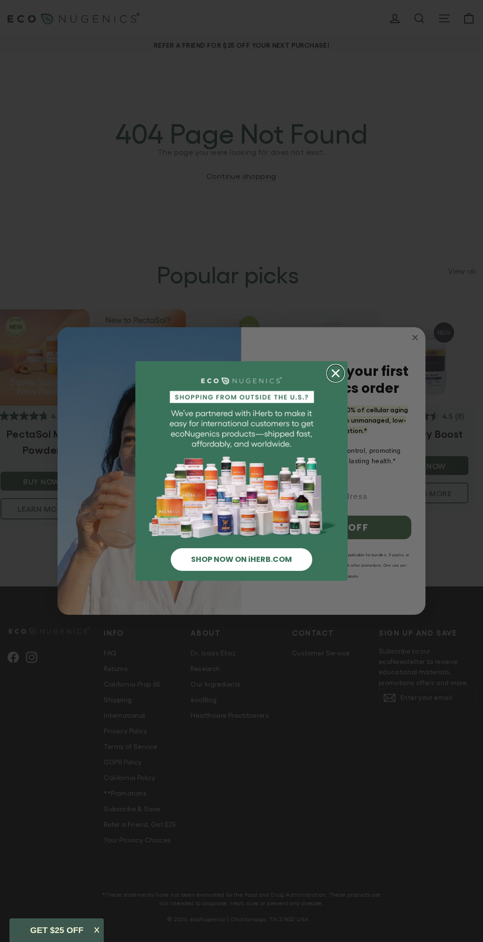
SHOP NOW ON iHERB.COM (241, 559)
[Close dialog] (335, 373)
